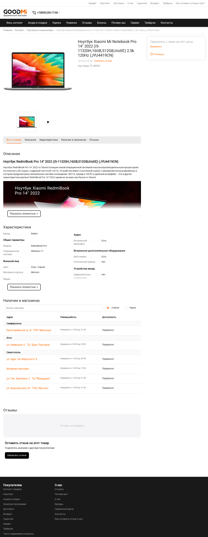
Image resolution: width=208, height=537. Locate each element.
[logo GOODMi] (15, 13)
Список (115, 307)
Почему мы (118, 22)
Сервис (135, 22)
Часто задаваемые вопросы (18, 533)
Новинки (71, 22)
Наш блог (105, 3)
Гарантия (142, 3)
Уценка (56, 22)
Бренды (59, 504)
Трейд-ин (167, 3)
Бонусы (101, 22)
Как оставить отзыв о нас (69, 519)
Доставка (118, 3)
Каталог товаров (12, 489)
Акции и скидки (37, 22)
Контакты (167, 22)
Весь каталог (15, 22)
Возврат (154, 3)
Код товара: (83, 66)
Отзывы (87, 22)
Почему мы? (61, 494)
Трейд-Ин (8, 528)
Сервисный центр (64, 509)
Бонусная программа (14, 504)
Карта (132, 307)
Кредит (92, 3)
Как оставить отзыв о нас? (190, 3)
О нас (130, 3)
